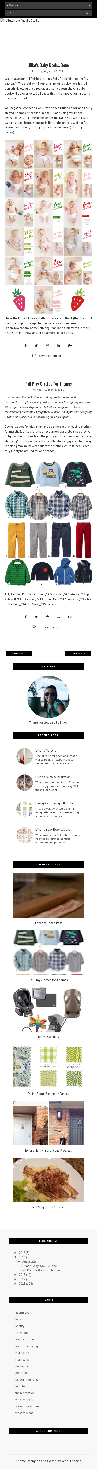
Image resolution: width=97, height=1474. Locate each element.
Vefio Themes (71, 1461)
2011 (22, 1284)
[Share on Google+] (70, 346)
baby (18, 1319)
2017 (22, 1253)
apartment (22, 1313)
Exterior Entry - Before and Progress (48, 1151)
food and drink (24, 1339)
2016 (22, 1257)
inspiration (22, 1353)
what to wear (24, 1413)
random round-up (27, 1380)
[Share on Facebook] (25, 346)
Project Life (25, 318)
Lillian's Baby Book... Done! (48, 65)
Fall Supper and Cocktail (48, 1207)
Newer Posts (19, 653)
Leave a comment (49, 356)
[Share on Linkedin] (58, 346)
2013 (22, 1275)
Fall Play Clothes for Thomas (48, 383)
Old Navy (30, 599)
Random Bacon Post (48, 923)
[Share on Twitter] (36, 346)
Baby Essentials (48, 1037)
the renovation (25, 1393)
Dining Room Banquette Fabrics (56, 803)
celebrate (21, 1333)
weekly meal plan (27, 1406)
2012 (22, 1279)
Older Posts (78, 653)
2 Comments (49, 627)
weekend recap (25, 1400)
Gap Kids (55, 594)
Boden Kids (20, 594)
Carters (39, 594)
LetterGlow (46, 318)
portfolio (21, 1373)
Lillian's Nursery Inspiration (53, 777)
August (27, 1262)
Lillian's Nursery (45, 750)
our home (21, 1366)
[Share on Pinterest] (47, 346)
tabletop (21, 1386)
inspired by (22, 1359)
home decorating (26, 1346)
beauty (19, 1326)
